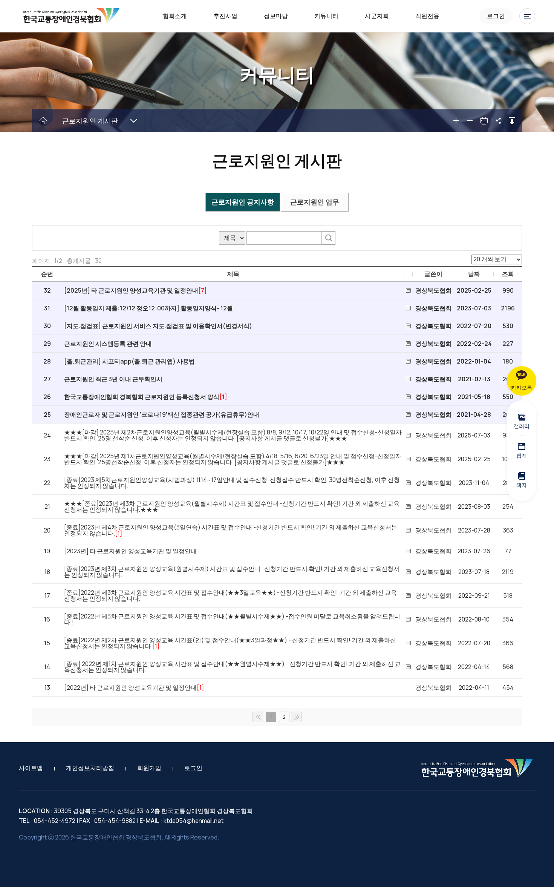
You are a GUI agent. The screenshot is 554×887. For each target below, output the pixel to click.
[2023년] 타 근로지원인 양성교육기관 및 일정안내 (130, 551)
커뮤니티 (326, 16)
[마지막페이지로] (296, 717)
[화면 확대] (456, 120)
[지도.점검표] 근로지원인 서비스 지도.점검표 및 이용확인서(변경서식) (158, 326)
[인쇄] (483, 120)
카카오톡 (521, 387)
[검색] (328, 238)
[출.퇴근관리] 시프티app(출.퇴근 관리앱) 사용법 (129, 361)
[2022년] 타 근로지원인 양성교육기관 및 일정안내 (130, 687)
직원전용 (427, 16)
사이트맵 (31, 768)
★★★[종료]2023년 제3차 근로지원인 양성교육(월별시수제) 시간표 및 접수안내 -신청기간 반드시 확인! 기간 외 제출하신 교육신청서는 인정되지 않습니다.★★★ (231, 506)
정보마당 (276, 16)
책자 (521, 484)
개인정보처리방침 (90, 768)
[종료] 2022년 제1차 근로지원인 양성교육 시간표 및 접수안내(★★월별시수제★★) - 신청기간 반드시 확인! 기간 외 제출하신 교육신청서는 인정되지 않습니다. (232, 667)
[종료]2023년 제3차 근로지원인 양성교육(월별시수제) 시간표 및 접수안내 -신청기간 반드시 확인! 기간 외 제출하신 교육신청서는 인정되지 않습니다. (231, 572)
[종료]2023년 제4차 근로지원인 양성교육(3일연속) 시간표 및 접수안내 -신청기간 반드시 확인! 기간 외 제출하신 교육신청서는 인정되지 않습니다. (230, 530)
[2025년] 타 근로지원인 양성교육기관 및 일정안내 (131, 290)
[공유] (497, 120)
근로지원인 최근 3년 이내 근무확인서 (113, 379)
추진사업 (225, 16)
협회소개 (175, 16)
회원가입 (149, 768)
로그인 (496, 16)
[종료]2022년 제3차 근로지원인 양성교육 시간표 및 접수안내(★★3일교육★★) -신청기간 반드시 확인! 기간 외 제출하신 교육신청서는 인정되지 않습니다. (230, 595)
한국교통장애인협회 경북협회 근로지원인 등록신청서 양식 (141, 397)
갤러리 (522, 426)
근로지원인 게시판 (90, 120)
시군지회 (377, 16)
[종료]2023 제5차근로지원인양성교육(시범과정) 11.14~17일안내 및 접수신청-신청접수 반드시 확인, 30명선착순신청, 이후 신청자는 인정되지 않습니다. (232, 483)
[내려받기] (511, 120)
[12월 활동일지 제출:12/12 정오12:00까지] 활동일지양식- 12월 (148, 308)
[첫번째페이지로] (258, 717)
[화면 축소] (470, 120)
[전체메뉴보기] (527, 16)
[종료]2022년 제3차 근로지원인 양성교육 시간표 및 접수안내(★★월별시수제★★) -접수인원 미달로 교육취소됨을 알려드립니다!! (232, 619)
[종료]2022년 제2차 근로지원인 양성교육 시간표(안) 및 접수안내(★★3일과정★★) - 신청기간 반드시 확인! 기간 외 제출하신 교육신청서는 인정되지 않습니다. (230, 643)
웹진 (521, 455)
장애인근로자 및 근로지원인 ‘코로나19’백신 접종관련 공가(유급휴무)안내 (161, 414)
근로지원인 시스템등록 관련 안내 (108, 343)
